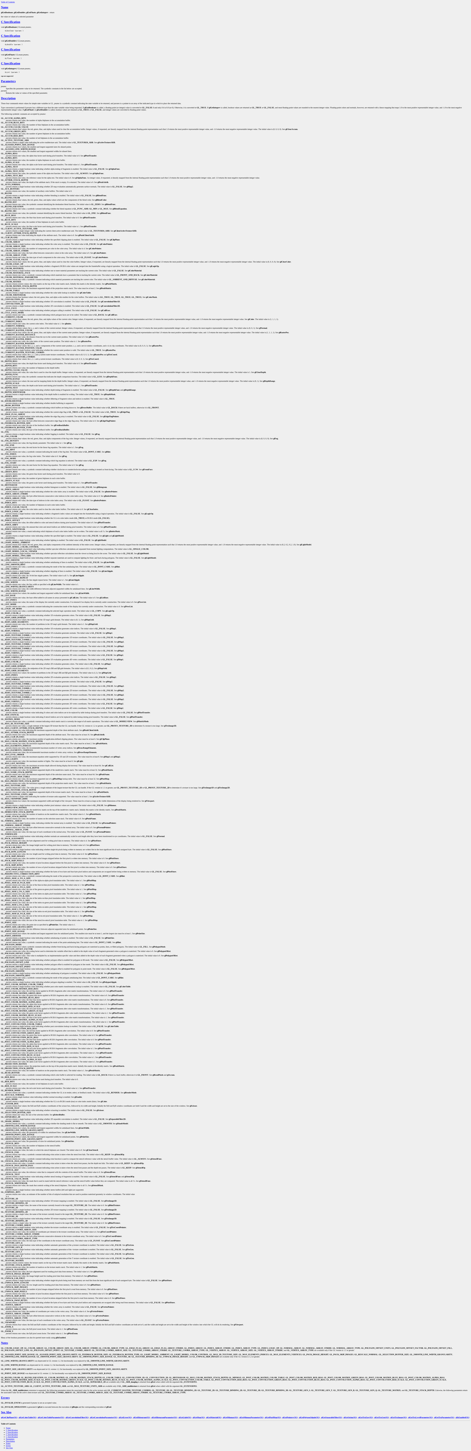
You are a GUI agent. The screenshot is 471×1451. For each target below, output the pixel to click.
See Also (6, 1412)
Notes (4, 1342)
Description (8, 98)
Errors (5, 1397)
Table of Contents (8, 2)
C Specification (10, 21)
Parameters (8, 81)
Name (4, 7)
